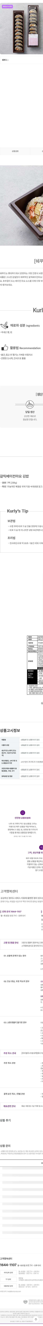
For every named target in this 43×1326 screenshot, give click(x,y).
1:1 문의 (8, 1279)
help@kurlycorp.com (14, 1291)
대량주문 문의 (8, 1286)
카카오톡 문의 (8, 1273)
